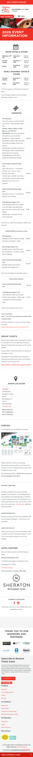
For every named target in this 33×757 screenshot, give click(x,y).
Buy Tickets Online (16, 2)
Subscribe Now (8, 678)
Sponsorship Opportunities (9, 714)
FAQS (3, 724)
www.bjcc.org (6, 406)
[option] (16, 29)
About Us (4, 689)
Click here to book (7, 567)
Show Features (5, 727)
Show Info (4, 721)
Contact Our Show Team (9, 711)
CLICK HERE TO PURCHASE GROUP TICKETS (16, 365)
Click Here (19, 504)
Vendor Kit (4, 705)
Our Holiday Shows (7, 692)
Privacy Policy (22, 747)
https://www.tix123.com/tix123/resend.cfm (15, 327)
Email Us (4, 698)
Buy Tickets (6, 17)
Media (3, 695)
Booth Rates (5, 708)
